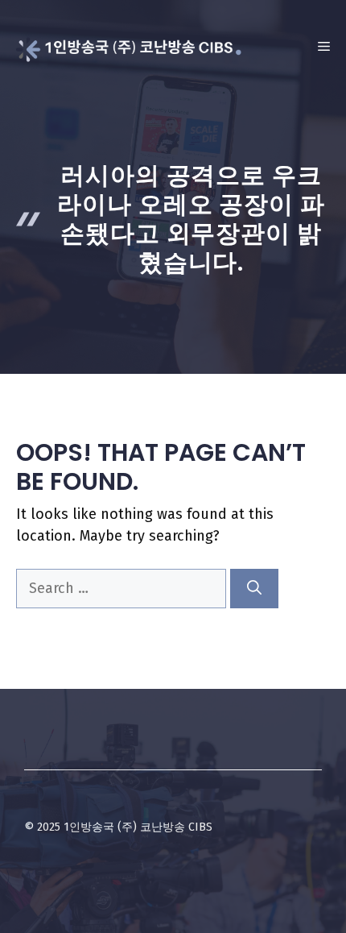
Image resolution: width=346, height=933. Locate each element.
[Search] (254, 588)
